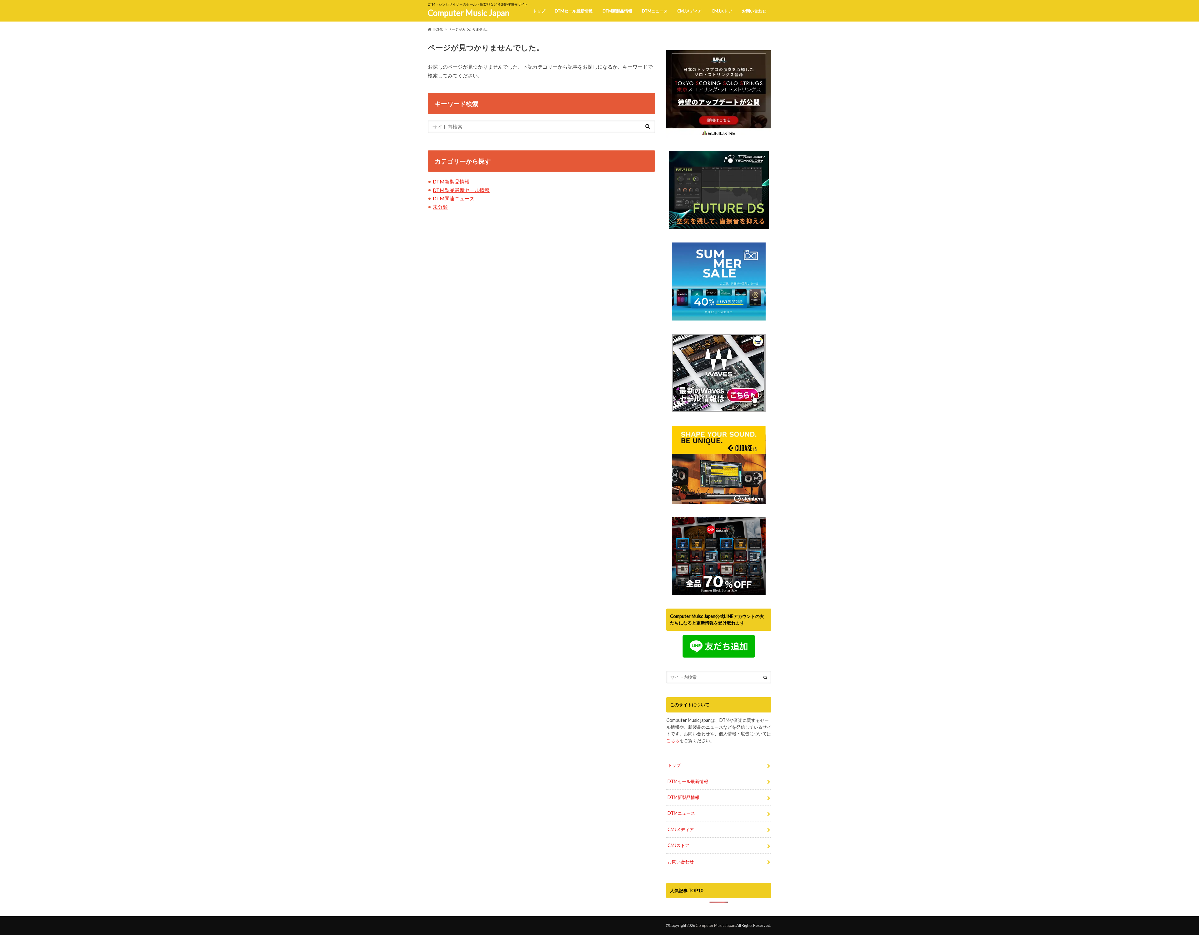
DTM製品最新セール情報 (461, 190)
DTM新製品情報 (617, 10)
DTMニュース (655, 10)
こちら (672, 740)
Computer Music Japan (469, 13)
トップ (539, 10)
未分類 (440, 207)
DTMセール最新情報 (574, 10)
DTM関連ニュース (454, 198)
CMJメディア (689, 10)
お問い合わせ (754, 10)
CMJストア (722, 10)
